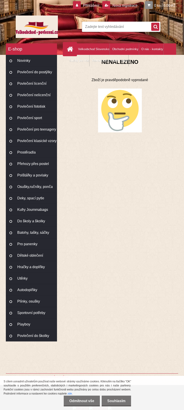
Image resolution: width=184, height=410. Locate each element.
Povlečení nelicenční (33, 95)
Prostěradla (26, 152)
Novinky (23, 60)
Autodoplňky (27, 290)
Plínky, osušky (28, 301)
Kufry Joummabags (32, 210)
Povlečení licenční (31, 83)
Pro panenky (27, 244)
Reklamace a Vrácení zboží (110, 60)
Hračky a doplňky (31, 267)
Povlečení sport (29, 118)
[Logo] (37, 27)
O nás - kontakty (152, 49)
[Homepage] (71, 49)
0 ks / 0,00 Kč (164, 5)
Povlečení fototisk (31, 106)
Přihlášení (91, 5)
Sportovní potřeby (31, 313)
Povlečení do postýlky (34, 72)
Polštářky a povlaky (32, 175)
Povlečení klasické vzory (37, 141)
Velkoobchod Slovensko (93, 49)
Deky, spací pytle (30, 198)
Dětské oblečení (30, 255)
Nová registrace (125, 5)
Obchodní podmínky (125, 49)
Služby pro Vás (79, 60)
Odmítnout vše (81, 401)
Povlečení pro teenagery (36, 129)
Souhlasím (116, 401)
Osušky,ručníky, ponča (35, 187)
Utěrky (22, 278)
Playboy (23, 324)
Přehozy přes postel (33, 164)
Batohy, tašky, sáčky (33, 232)
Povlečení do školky (33, 336)
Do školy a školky (31, 221)
